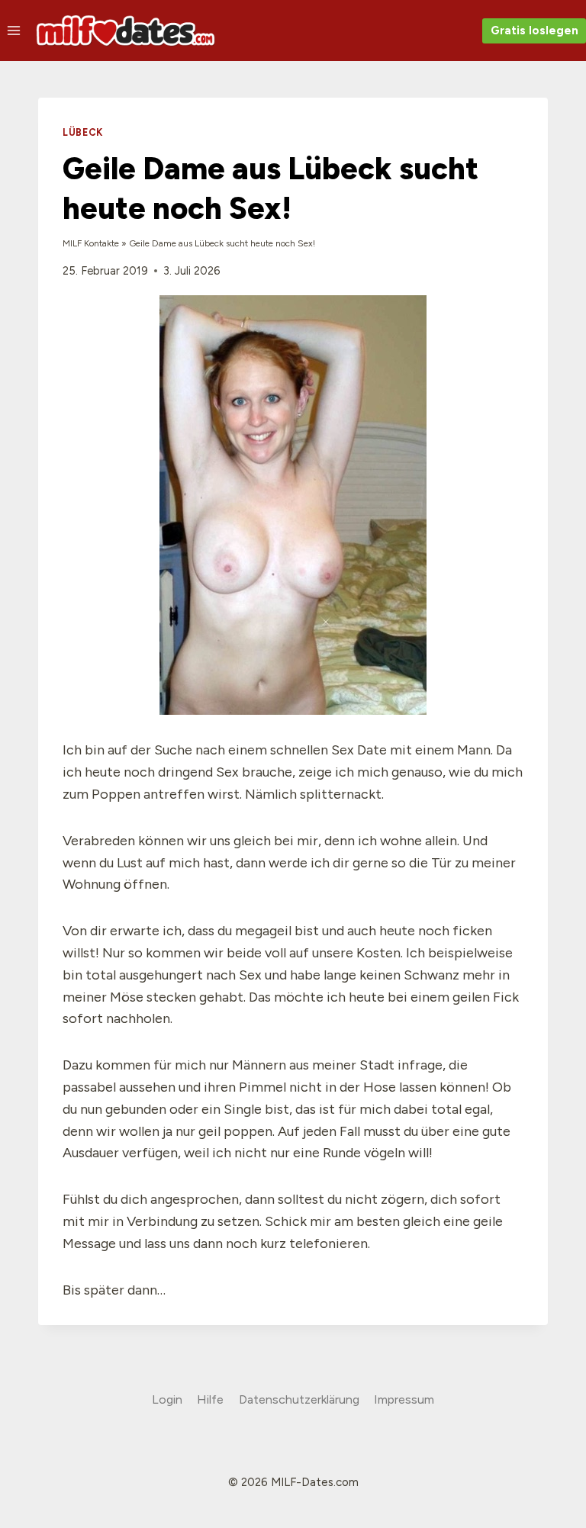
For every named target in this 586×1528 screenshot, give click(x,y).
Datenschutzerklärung (299, 1399)
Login (167, 1399)
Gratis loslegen (534, 30)
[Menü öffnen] (14, 30)
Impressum (404, 1399)
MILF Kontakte (91, 243)
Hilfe (210, 1399)
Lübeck (83, 132)
